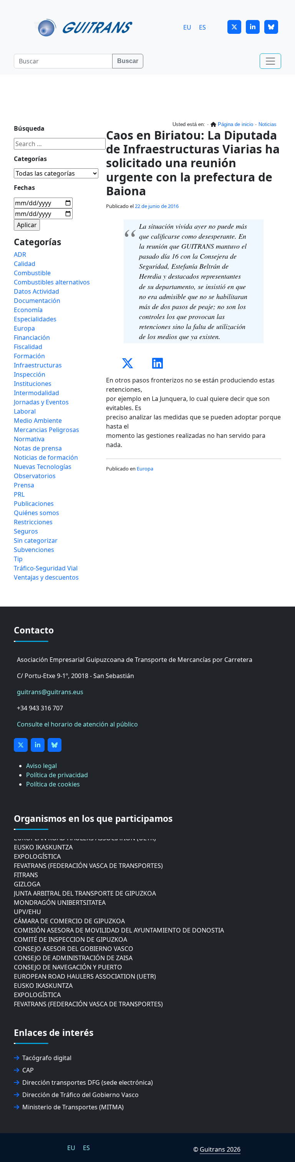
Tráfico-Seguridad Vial (46, 568)
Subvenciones (34, 549)
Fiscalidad (28, 346)
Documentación (37, 300)
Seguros (26, 531)
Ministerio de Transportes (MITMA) (73, 1107)
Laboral (25, 411)
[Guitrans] (85, 27)
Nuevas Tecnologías (42, 466)
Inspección (29, 374)
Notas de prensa (38, 448)
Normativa (29, 439)
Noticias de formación (46, 457)
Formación (29, 356)
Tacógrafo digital (46, 1058)
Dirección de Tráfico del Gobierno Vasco (80, 1095)
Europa (145, 468)
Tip (18, 559)
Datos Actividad (36, 291)
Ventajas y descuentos (46, 577)
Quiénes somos (36, 513)
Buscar (127, 61)
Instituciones (32, 383)
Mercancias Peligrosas (46, 430)
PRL (19, 494)
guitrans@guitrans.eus (50, 692)
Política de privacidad (57, 775)
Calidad (24, 263)
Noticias (268, 124)
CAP (28, 1070)
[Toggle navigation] (270, 61)
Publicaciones (34, 503)
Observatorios (35, 476)
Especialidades (35, 319)
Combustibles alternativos (52, 282)
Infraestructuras (38, 365)
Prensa (24, 485)
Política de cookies (53, 784)
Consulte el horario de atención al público (77, 724)
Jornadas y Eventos (41, 402)
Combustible (32, 273)
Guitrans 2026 (220, 1149)
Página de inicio (235, 124)
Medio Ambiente (38, 420)
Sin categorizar (36, 540)
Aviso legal (41, 765)
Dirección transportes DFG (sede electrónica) (87, 1082)
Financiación (32, 337)
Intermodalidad (36, 393)
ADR (20, 254)
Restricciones (33, 522)
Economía (28, 310)
